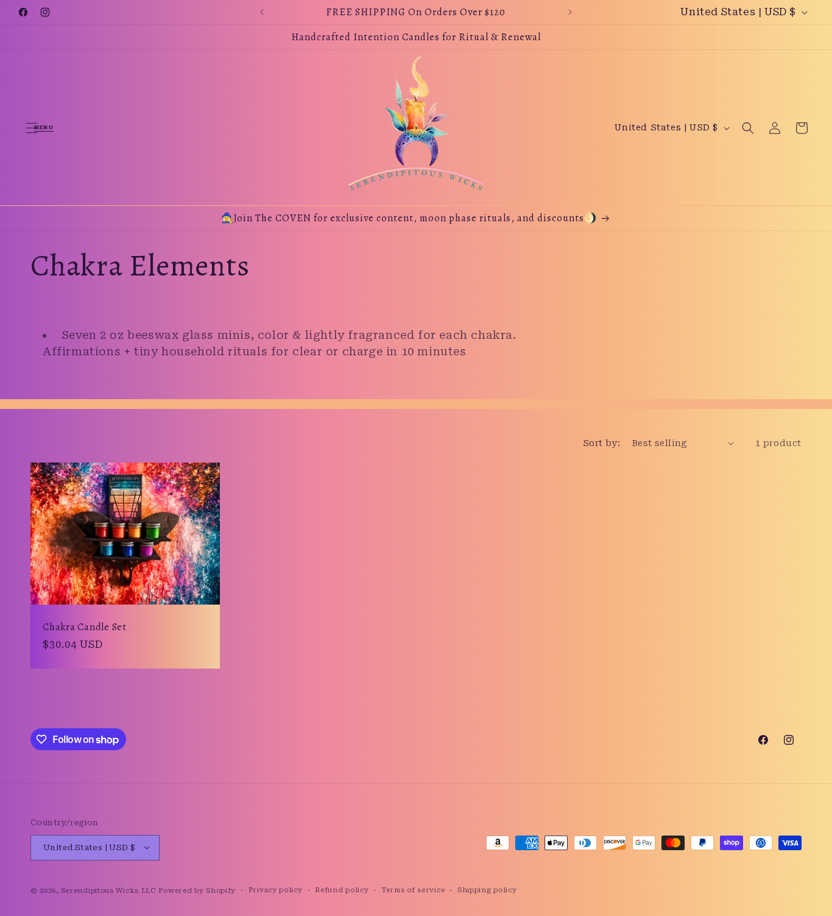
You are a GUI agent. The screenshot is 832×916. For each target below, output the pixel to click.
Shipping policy (487, 889)
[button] (45, 128)
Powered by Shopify (197, 890)
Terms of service (413, 889)
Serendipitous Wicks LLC (109, 890)
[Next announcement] (570, 12)
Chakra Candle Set (85, 627)
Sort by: (601, 443)
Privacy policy (276, 889)
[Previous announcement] (262, 12)
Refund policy (341, 889)
